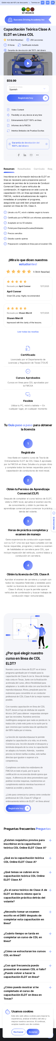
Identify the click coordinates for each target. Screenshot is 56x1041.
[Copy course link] (37, 155)
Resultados (24, 168)
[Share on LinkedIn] (25, 155)
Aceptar (33, 1032)
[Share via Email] (31, 155)
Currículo (39, 168)
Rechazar (18, 1032)
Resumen (9, 168)
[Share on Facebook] (18, 155)
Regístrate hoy (25, 98)
